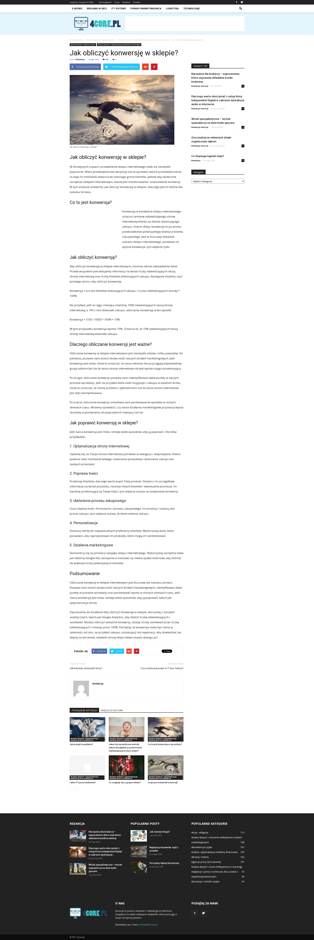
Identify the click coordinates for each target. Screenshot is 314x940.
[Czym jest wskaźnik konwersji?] (165, 767)
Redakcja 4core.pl (199, 86)
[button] (240, 8)
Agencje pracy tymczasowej (206, 861)
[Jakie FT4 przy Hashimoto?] (87, 767)
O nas (116, 2)
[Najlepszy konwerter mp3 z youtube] (139, 851)
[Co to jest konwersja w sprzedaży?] (165, 729)
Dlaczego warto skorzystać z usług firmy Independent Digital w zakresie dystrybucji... (105, 851)
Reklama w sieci (97, 8)
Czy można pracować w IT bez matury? (162, 668)
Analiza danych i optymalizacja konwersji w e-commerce (119, 44)
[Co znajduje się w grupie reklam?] (126, 767)
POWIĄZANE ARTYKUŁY (84, 710)
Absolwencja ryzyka (201, 847)
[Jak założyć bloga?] (139, 836)
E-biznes (77, 8)
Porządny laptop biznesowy (164, 863)
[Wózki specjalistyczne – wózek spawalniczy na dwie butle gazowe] (78, 869)
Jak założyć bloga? (159, 831)
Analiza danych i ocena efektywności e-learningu (216, 866)
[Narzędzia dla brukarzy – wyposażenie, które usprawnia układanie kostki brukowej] (78, 836)
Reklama (126, 2)
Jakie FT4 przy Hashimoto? (83, 782)
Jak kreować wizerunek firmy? (86, 668)
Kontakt (136, 2)
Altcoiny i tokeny (200, 857)
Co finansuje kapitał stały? (207, 156)
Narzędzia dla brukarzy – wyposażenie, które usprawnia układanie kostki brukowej (215, 77)
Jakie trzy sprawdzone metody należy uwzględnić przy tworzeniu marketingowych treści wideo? (125, 747)
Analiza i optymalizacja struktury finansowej (214, 852)
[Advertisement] (184, 23)
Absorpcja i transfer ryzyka (205, 881)
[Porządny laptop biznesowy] (139, 867)
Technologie (191, 8)
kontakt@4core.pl (148, 924)
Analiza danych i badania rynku (83, 44)
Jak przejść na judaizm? (81, 744)
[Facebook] (236, 2)
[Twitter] (241, 2)
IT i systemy (118, 8)
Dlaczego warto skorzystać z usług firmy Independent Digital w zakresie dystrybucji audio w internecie (217, 100)
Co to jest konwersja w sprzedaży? (165, 744)
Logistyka (172, 8)
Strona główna (105, 2)
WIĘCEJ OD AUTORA (112, 710)
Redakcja (80, 59)
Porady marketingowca (146, 8)
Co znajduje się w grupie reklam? (125, 782)
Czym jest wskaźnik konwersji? (163, 782)
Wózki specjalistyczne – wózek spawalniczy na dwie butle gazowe (105, 868)
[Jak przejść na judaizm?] (87, 729)
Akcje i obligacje (199, 832)
